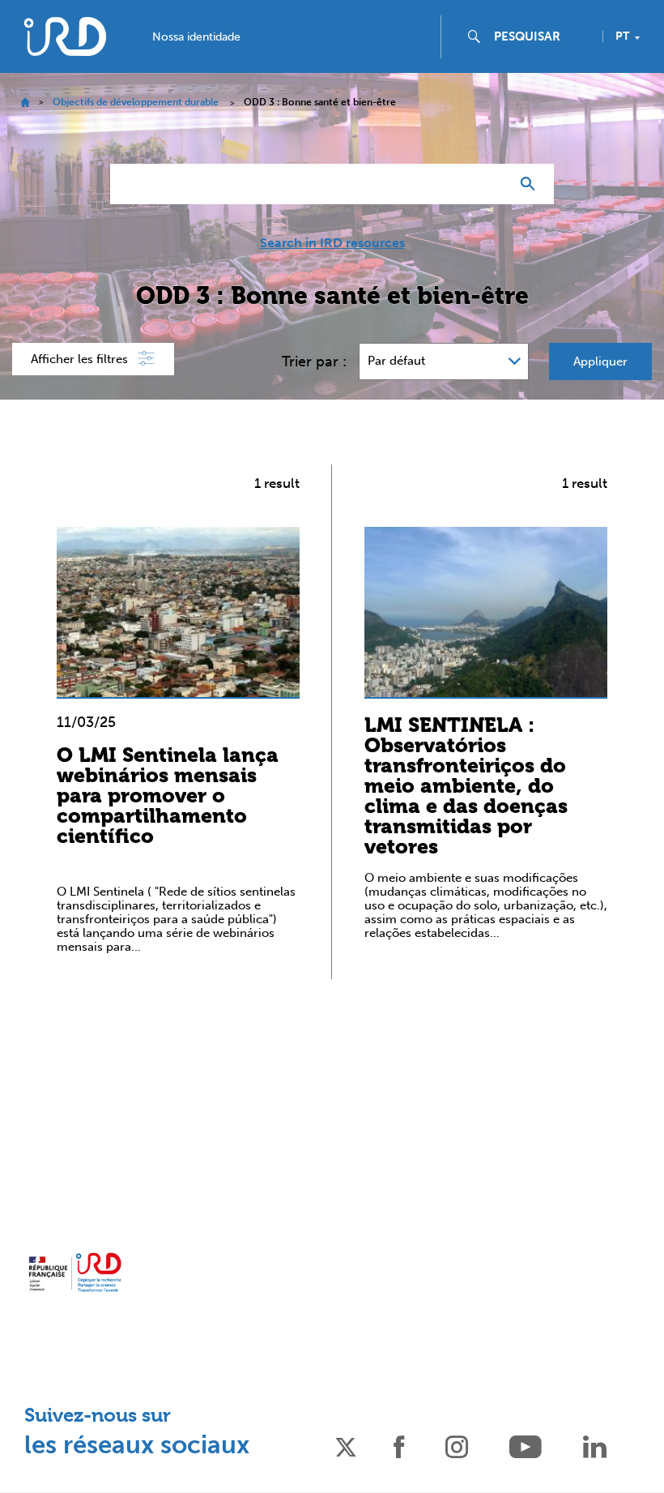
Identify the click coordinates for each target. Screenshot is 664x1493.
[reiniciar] (490, 184)
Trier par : (314, 361)
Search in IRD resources (332, 243)
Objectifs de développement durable (136, 102)
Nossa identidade (196, 37)
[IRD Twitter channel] (345, 1445)
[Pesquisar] (531, 184)
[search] (542, 36)
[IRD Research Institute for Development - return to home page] (75, 1272)
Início (24, 102)
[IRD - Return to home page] (64, 36)
